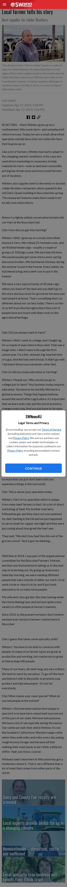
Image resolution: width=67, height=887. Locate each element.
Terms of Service (51, 429)
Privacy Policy (21, 438)
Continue (33, 468)
